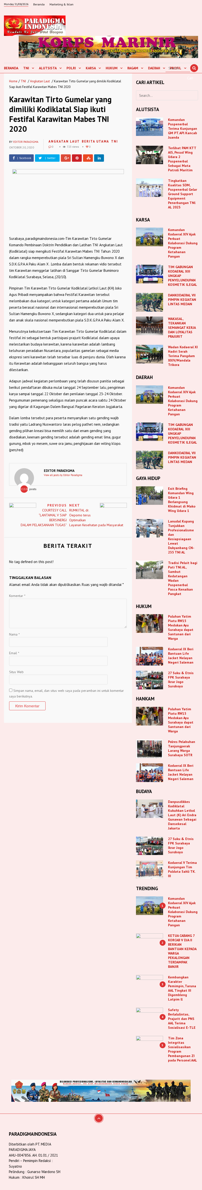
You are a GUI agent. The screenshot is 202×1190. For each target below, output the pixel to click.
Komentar (17, 596)
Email (14, 653)
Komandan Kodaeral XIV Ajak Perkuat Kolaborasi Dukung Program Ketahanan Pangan (183, 243)
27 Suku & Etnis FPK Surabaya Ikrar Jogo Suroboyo (181, 679)
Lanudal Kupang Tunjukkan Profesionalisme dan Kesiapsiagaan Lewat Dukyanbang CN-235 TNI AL (181, 536)
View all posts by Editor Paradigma (63, 475)
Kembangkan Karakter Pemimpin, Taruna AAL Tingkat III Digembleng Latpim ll (182, 988)
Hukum (112, 68)
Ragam (132, 68)
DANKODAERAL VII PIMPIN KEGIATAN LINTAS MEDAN (182, 299)
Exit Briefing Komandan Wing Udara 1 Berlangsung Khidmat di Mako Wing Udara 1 (181, 499)
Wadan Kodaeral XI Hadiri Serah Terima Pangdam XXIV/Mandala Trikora (183, 356)
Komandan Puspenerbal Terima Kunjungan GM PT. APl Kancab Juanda (182, 128)
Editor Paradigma (25, 142)
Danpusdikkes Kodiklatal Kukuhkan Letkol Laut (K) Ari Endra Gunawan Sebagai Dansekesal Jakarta (182, 814)
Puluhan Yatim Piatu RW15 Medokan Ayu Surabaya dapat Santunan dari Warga (180, 627)
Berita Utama (95, 141)
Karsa (91, 68)
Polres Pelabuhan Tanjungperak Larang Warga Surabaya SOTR (181, 748)
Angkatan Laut (40, 81)
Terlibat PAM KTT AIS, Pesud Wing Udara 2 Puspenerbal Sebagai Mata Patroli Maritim (182, 159)
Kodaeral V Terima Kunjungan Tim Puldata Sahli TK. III (182, 869)
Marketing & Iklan (61, 4)
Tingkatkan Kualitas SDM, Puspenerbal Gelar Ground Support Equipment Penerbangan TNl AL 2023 (182, 193)
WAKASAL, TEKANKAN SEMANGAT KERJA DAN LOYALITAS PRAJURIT (182, 328)
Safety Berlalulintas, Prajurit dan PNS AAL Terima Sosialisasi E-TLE (182, 1019)
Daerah (154, 68)
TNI (26, 68)
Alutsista (48, 68)
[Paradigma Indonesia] (35, 25)
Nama (14, 634)
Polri (71, 68)
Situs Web (16, 672)
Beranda (39, 4)
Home (13, 81)
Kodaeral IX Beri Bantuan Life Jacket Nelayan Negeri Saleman (180, 656)
